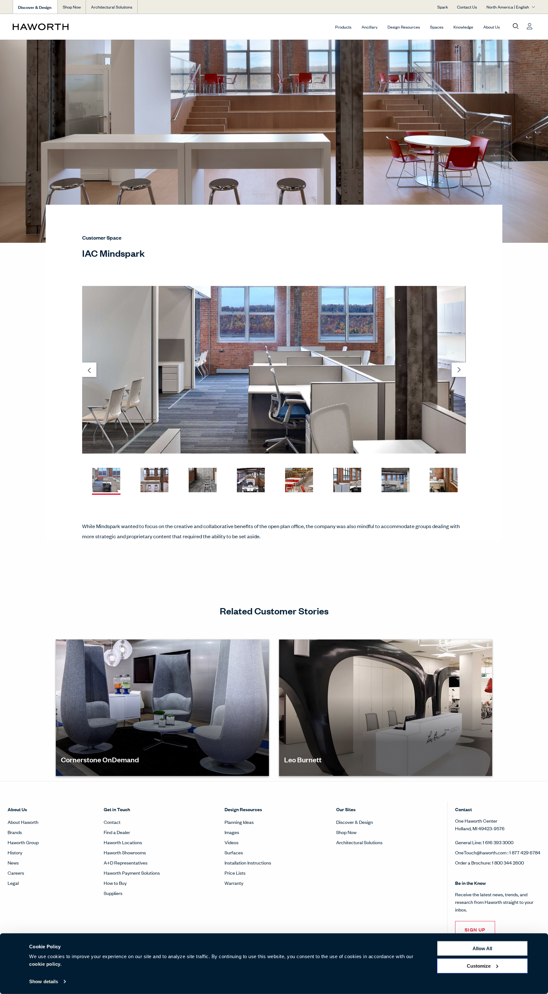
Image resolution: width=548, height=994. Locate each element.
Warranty (234, 882)
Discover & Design (354, 821)
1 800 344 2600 (508, 862)
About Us (491, 27)
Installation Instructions (248, 862)
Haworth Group (23, 842)
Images (232, 832)
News (13, 862)
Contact (112, 821)
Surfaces (234, 852)
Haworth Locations (123, 842)
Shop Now (72, 7)
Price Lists (235, 872)
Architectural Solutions (111, 7)
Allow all (482, 948)
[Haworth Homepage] (65, 27)
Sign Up (475, 929)
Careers (16, 872)
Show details (43, 981)
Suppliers (113, 893)
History (15, 852)
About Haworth (23, 821)
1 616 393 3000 (498, 842)
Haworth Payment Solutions (132, 872)
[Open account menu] (529, 26)
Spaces (436, 27)
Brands (15, 832)
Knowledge (463, 27)
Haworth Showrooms (125, 852)
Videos (231, 842)
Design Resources (404, 27)
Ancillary (369, 27)
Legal (13, 882)
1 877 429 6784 (524, 852)
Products (343, 27)
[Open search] (515, 26)
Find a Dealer (117, 832)
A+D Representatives (125, 862)
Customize (479, 965)
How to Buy (115, 882)
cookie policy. (45, 964)
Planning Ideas (239, 821)
